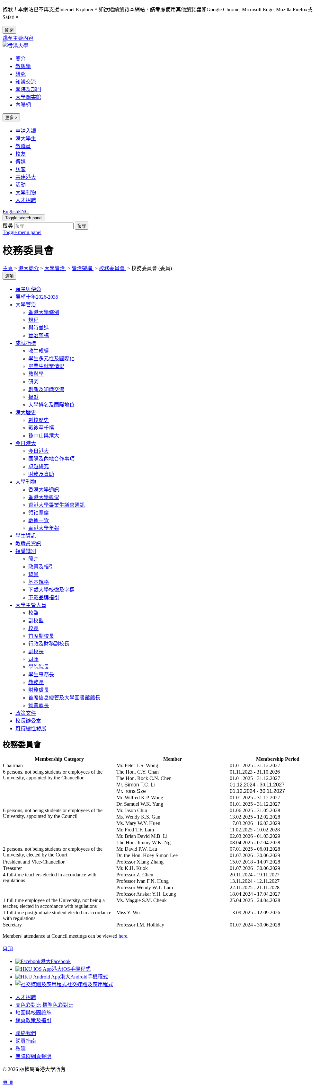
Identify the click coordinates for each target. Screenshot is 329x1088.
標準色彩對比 (57, 1005)
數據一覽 (38, 520)
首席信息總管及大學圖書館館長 (64, 697)
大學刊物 (25, 192)
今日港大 (25, 443)
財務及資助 (41, 474)
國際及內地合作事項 (51, 458)
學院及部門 (28, 89)
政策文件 (25, 713)
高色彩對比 (28, 1005)
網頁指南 (25, 1041)
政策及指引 (41, 566)
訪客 (20, 169)
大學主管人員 (30, 605)
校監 (33, 613)
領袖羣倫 (38, 512)
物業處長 (38, 705)
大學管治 (55, 268)
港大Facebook (55, 961)
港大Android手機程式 (84, 976)
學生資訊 (25, 536)
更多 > (11, 117)
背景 (33, 574)
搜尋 (8, 225)
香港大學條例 (43, 312)
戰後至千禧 (41, 428)
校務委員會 (112, 268)
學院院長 (38, 667)
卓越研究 (38, 466)
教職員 (23, 146)
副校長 (36, 651)
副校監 (36, 620)
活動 (20, 185)
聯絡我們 (25, 1033)
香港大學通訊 (43, 489)
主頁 (8, 268)
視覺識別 (25, 551)
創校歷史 (38, 420)
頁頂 (8, 1082)
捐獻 (33, 397)
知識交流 (25, 81)
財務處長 (38, 690)
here (123, 936)
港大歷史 (25, 412)
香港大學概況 (43, 497)
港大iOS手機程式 (71, 969)
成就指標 (25, 343)
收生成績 (38, 351)
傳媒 (20, 161)
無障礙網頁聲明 (33, 1056)
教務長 (36, 682)
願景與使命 (28, 289)
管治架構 (82, 268)
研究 (20, 74)
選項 (9, 276)
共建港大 (25, 177)
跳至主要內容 (18, 38)
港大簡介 (28, 268)
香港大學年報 (43, 528)
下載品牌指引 (43, 597)
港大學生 (25, 138)
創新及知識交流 (46, 389)
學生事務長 (41, 674)
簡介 (20, 58)
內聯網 (23, 105)
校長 (33, 628)
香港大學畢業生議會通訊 (56, 505)
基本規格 (38, 582)
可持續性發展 (30, 728)
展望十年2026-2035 (36, 297)
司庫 (33, 659)
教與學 (23, 66)
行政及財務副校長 (48, 643)
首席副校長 (41, 636)
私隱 (20, 1048)
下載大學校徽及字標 (51, 589)
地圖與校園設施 (33, 1012)
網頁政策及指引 (33, 1020)
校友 (20, 154)
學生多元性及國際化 (51, 358)
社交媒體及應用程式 (90, 984)
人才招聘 (25, 200)
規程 (33, 320)
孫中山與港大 (43, 435)
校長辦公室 (28, 721)
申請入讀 (25, 131)
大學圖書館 (28, 97)
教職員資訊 (28, 543)
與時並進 (38, 327)
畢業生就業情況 (46, 366)
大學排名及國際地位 (51, 405)
